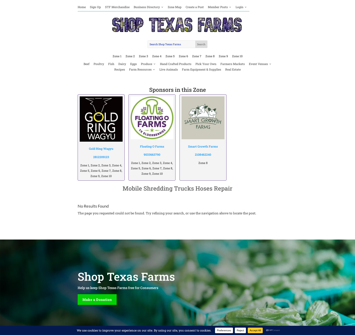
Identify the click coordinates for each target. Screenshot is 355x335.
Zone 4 (156, 56)
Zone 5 (170, 56)
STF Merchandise (117, 7)
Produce (146, 64)
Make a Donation (97, 299)
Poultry (99, 64)
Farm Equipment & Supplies (201, 69)
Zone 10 (237, 56)
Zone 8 (210, 56)
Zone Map (175, 7)
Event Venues (258, 64)
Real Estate (233, 69)
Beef (86, 64)
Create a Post (195, 7)
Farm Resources (140, 69)
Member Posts (218, 7)
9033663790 (152, 154)
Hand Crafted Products (175, 64)
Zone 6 (183, 56)
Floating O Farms (152, 146)
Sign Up (95, 7)
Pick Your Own (205, 64)
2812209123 (101, 157)
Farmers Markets (232, 64)
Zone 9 (223, 56)
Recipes (119, 69)
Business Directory (147, 7)
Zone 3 (143, 56)
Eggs (133, 64)
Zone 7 (196, 56)
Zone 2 (130, 56)
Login (239, 7)
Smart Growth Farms (203, 146)
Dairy (122, 64)
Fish (111, 64)
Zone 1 (117, 56)
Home (82, 7)
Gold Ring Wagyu (101, 149)
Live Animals (168, 69)
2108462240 (203, 154)
